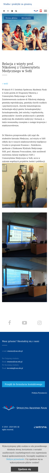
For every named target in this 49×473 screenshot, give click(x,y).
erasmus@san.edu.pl (15, 351)
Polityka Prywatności (39, 392)
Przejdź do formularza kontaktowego (23, 384)
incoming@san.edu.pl (15, 368)
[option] (24, 32)
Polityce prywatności (15, 459)
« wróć (5, 83)
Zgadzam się (24, 469)
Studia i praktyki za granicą (17, 4)
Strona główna (11, 17)
